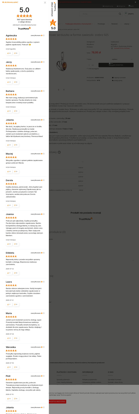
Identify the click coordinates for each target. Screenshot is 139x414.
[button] (3, 2)
